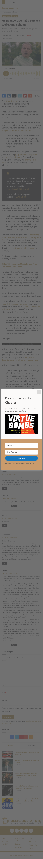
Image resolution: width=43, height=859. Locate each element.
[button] (21, 424)
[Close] (39, 392)
